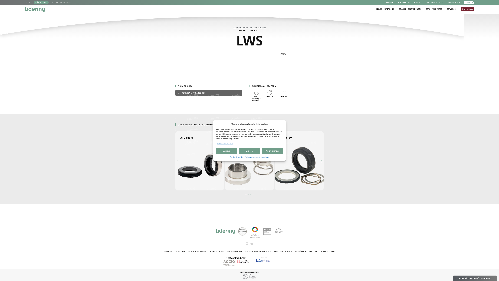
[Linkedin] (247, 243)
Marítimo (283, 97)
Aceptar (226, 151)
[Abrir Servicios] (457, 9)
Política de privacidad (252, 157)
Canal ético (180, 251)
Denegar (249, 151)
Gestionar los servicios (225, 144)
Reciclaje (270, 97)
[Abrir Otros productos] (443, 9)
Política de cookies (236, 157)
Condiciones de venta (283, 251)
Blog (441, 2)
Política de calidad (216, 251)
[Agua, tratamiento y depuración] (256, 92)
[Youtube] (252, 243)
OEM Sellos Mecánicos (249, 30)
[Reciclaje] (270, 92)
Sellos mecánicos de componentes (249, 28)
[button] (177, 161)
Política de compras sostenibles (258, 251)
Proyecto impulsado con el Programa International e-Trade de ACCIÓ (236, 257)
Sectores (416, 2)
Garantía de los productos (306, 251)
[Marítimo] (283, 92)
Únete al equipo (454, 2)
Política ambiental (234, 251)
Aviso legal (265, 157)
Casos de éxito (431, 2)
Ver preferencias (272, 151)
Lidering (389, 2)
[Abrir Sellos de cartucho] (395, 9)
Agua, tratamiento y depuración (256, 98)
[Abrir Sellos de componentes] (422, 9)
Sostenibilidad (404, 2)
